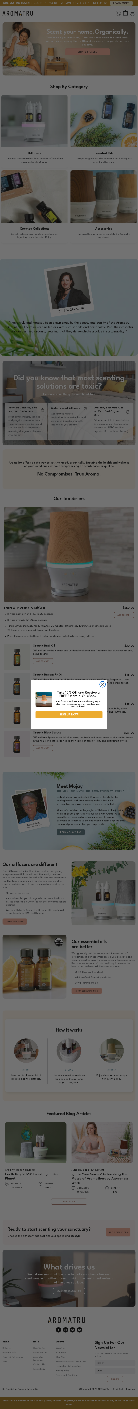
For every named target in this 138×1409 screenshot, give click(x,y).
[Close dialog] (103, 684)
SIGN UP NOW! (69, 714)
